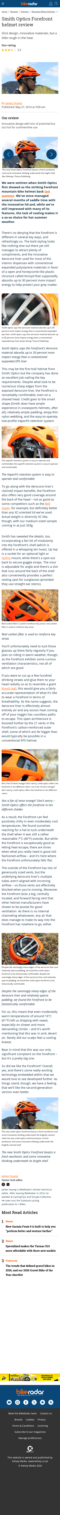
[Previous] (8, 154)
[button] (30, 157)
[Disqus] (30, 1328)
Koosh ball (9, 688)
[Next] (51, 154)
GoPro (6, 558)
